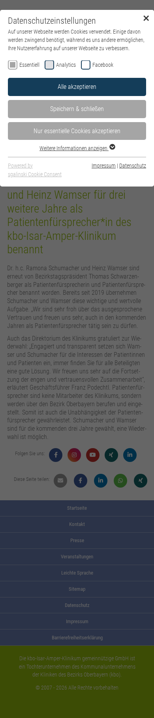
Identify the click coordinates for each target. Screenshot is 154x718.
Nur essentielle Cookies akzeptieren (77, 131)
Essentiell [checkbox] (29, 65)
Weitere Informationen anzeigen (74, 148)
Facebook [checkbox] (102, 65)
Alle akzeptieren (77, 86)
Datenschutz (132, 165)
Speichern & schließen (77, 109)
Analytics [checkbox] (66, 65)
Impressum (104, 165)
